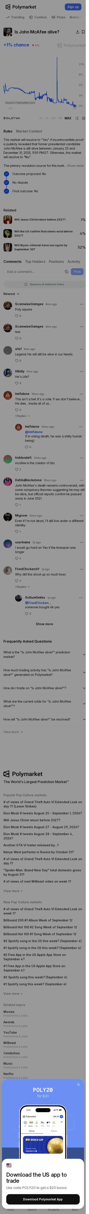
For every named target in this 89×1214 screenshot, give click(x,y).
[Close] (78, 1085)
